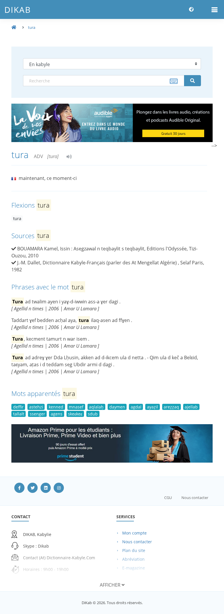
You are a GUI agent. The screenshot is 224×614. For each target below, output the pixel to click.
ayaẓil (152, 407)
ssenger (37, 414)
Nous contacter (194, 497)
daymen (117, 407)
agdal (136, 407)
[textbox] (103, 80)
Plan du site (133, 550)
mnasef (76, 407)
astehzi (36, 407)
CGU (168, 497)
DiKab (17, 9)
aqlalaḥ (96, 407)
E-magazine (133, 568)
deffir (18, 407)
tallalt (18, 414)
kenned (56, 407)
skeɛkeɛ (75, 414)
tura (31, 27)
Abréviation (133, 559)
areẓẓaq (171, 407)
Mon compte (134, 533)
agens (56, 414)
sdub (93, 414)
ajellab (191, 407)
